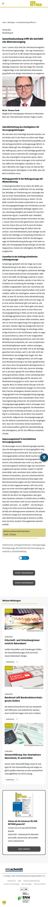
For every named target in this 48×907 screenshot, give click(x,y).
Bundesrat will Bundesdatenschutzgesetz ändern (24, 693)
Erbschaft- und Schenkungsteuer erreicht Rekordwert (24, 636)
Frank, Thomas (9, 534)
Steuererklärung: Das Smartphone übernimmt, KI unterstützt (24, 752)
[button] (4, 903)
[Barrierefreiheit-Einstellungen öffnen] (44, 457)
